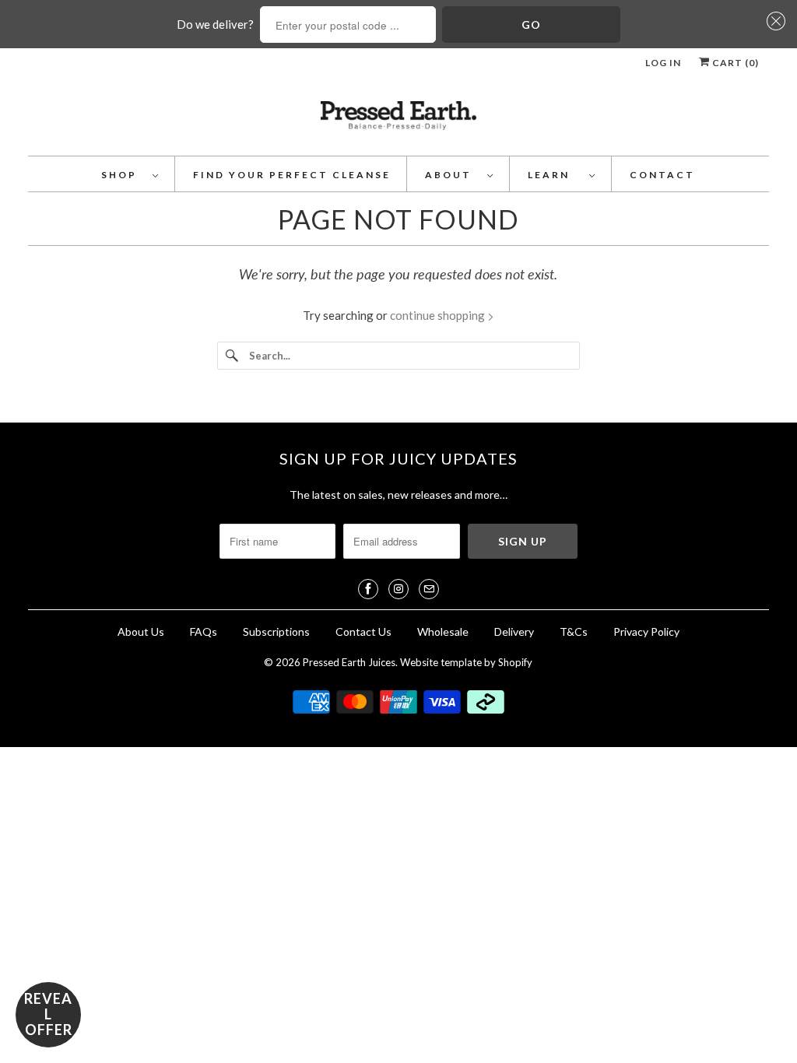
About (452, 175)
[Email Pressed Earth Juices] (429, 589)
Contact (662, 175)
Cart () (734, 62)
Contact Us (363, 631)
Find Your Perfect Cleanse (292, 175)
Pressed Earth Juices (349, 662)
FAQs (203, 631)
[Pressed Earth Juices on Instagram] (398, 589)
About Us (141, 631)
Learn (554, 175)
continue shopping (438, 315)
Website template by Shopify (466, 662)
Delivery (515, 631)
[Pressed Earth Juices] (399, 120)
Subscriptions (276, 631)
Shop (123, 175)
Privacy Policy (646, 631)
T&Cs (574, 631)
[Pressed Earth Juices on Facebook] (368, 589)
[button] (773, 21)
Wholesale (443, 631)
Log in (663, 62)
